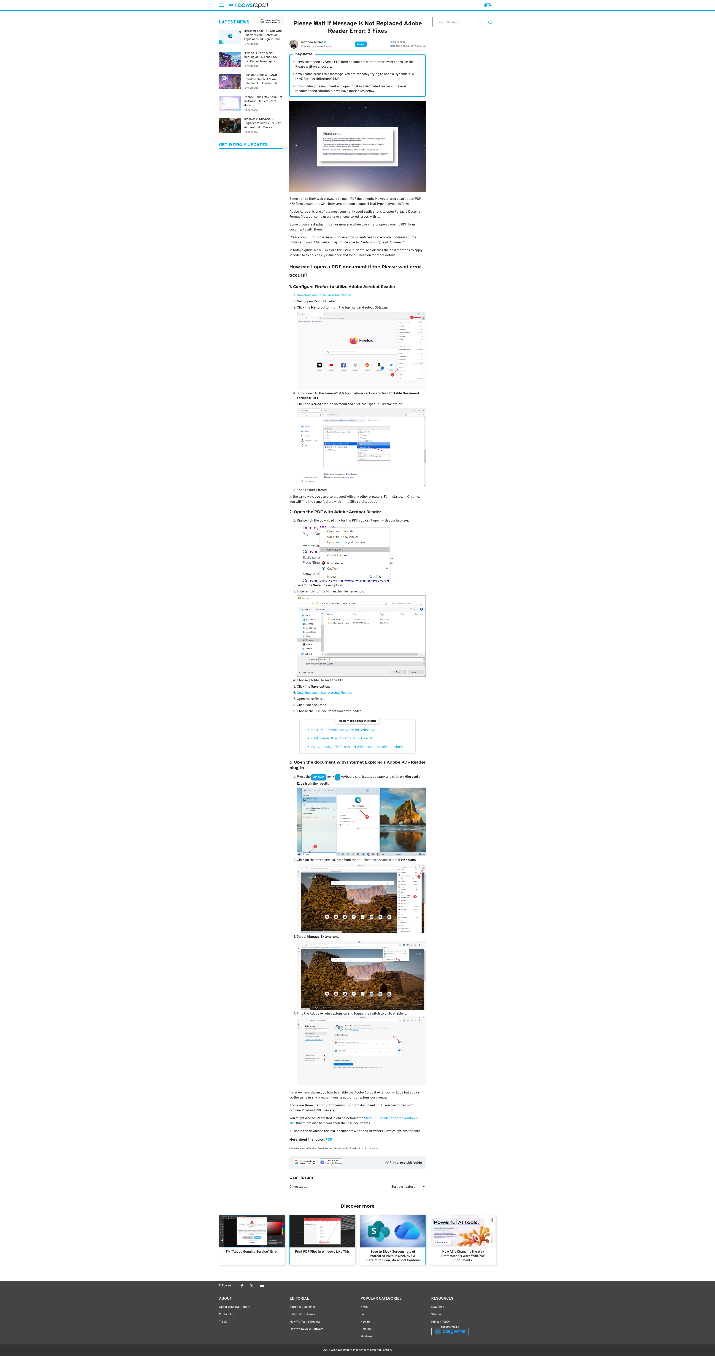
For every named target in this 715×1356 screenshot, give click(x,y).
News (364, 1307)
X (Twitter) (252, 1285)
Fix (362, 1314)
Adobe (361, 44)
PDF (328, 1140)
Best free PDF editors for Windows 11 (341, 738)
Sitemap (436, 1314)
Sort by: (397, 1187)
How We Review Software (306, 1329)
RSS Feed (437, 1307)
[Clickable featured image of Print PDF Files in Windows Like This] (322, 1231)
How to (365, 1322)
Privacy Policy (440, 1322)
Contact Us (226, 1314)
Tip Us (223, 1322)
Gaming (365, 1329)
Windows (366, 1336)
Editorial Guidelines (303, 1307)
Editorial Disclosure (303, 1314)
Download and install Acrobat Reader (324, 295)
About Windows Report (234, 1307)
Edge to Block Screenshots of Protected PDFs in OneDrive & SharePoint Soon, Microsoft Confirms (393, 1256)
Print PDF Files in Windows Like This (322, 1252)
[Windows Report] (248, 5)
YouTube (262, 1285)
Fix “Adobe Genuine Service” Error (252, 1252)
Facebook (242, 1285)
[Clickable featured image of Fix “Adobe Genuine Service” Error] (252, 1231)
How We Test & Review (305, 1322)
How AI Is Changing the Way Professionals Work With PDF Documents (463, 1256)
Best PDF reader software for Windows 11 (345, 730)
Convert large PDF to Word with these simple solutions (357, 747)
